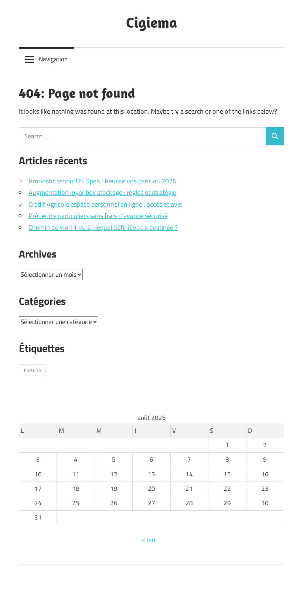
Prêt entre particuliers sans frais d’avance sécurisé (98, 216)
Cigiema (151, 22)
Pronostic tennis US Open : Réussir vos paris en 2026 (102, 181)
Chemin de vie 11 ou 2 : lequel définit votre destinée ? (103, 227)
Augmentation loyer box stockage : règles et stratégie (102, 192)
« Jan (148, 540)
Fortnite (32, 370)
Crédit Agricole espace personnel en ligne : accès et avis (105, 204)
